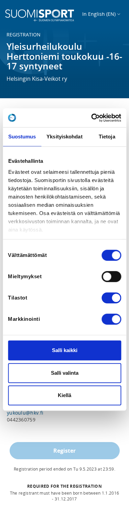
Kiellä (64, 395)
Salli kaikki (64, 350)
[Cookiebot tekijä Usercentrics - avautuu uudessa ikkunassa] (92, 117)
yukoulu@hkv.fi (25, 412)
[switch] (111, 276)
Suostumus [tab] (22, 136)
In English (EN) (99, 14)
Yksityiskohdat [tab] (64, 136)
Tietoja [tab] (107, 136)
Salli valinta (64, 373)
